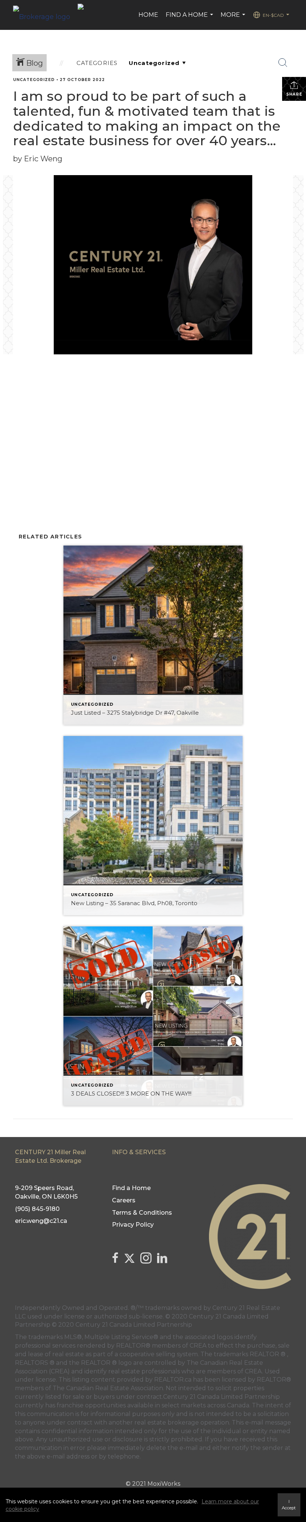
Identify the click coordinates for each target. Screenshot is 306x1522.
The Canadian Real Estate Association (108, 1388)
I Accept (289, 1504)
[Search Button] (283, 63)
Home (148, 14)
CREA (198, 1345)
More (234, 18)
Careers (123, 1200)
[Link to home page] (45, 15)
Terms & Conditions (142, 1212)
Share (294, 94)
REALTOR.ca (172, 1379)
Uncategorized (34, 79)
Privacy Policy (133, 1224)
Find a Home (190, 18)
